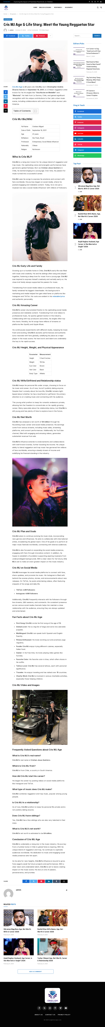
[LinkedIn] (6, 101)
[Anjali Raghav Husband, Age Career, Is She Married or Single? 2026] (19, 946)
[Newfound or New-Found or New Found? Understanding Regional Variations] (79, 64)
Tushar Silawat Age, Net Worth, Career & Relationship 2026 (52, 959)
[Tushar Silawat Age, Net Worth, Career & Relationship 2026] (52, 946)
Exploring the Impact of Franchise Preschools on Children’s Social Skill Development (34, 2)
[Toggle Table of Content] (34, 111)
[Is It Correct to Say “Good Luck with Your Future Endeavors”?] (79, 51)
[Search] (101, 7)
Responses (58, 7)
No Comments (33, 30)
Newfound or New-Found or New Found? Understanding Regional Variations (93, 65)
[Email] (6, 110)
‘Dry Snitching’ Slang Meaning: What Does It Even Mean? (93, 79)
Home (35, 7)
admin (12, 30)
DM (81, 191)
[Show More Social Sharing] (50, 36)
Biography (69, 7)
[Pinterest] (6, 106)
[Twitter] (6, 97)
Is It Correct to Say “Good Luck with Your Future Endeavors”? (93, 51)
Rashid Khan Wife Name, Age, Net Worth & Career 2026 (50, 930)
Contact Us (50, 1014)
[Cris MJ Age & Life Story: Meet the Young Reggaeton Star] (36, 61)
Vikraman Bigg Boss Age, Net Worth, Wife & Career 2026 (17, 930)
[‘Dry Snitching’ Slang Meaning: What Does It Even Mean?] (79, 80)
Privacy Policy (64, 1014)
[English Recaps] (6, 7)
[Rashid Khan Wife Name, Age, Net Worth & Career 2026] (52, 917)
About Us (39, 1014)
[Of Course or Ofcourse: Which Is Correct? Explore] (79, 93)
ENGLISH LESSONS (45, 7)
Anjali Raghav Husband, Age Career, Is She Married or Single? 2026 (18, 959)
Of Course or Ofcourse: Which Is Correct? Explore (92, 93)
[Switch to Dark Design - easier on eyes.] (98, 7)
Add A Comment (35, 971)
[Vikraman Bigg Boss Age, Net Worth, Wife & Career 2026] (19, 917)
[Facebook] (6, 92)
